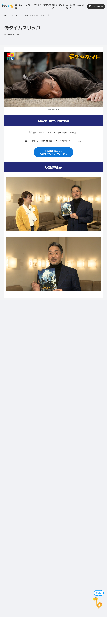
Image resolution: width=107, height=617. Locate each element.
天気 (67, 6)
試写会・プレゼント (58, 6)
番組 (16, 6)
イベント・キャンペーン (33, 6)
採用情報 (72, 6)
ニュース (21, 6)
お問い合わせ (98, 6)
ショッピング (80, 6)
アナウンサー (46, 6)
